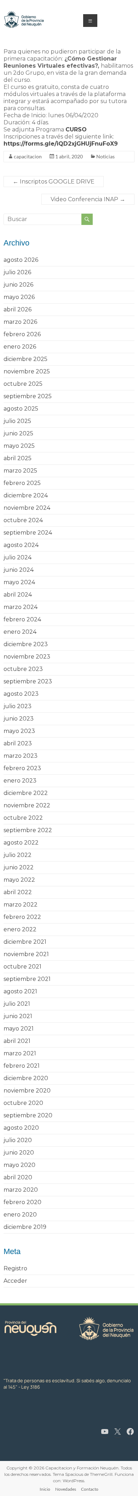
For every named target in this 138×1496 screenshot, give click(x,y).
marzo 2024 (21, 607)
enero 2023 (20, 780)
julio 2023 (17, 706)
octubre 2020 (23, 1103)
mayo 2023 (19, 731)
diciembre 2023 (26, 644)
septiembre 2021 (27, 979)
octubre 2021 (22, 966)
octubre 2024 (23, 520)
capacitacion (28, 156)
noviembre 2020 (27, 1090)
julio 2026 (17, 272)
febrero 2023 (22, 768)
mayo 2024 (19, 582)
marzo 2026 (20, 321)
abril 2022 (18, 892)
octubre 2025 (23, 383)
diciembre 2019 (25, 1227)
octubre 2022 (23, 817)
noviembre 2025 (27, 371)
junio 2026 (18, 284)
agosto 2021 (20, 991)
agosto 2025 (21, 408)
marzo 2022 (21, 904)
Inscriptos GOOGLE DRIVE (53, 181)
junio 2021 (18, 1016)
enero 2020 (20, 1214)
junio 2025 (18, 433)
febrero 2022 (22, 917)
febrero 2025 (22, 483)
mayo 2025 (19, 445)
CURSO (76, 129)
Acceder (15, 1280)
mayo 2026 (19, 297)
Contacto (89, 1489)
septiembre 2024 (28, 532)
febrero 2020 (22, 1202)
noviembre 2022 (27, 805)
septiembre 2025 (28, 396)
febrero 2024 (22, 619)
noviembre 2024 (27, 507)
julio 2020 (18, 1140)
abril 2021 (17, 1041)
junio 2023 (19, 718)
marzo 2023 (21, 755)
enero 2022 (20, 929)
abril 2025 (17, 458)
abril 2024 (18, 594)
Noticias (105, 156)
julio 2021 (17, 1003)
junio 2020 (19, 1152)
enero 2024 (20, 631)
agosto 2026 (21, 259)
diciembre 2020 (26, 1078)
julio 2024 (17, 557)
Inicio (45, 1489)
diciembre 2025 (25, 359)
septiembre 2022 (28, 830)
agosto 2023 (21, 693)
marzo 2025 (20, 470)
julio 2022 (17, 855)
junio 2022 (19, 867)
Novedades (65, 1489)
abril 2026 (17, 309)
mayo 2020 (19, 1165)
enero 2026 (20, 346)
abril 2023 (18, 743)
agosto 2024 (21, 545)
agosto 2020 (21, 1127)
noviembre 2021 (26, 954)
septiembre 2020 (28, 1115)
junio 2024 (19, 569)
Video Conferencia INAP (88, 199)
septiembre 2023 (28, 681)
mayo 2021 (19, 1028)
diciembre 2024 (26, 495)
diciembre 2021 (25, 941)
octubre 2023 (23, 669)
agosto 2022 (21, 842)
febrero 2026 (22, 334)
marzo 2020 (21, 1189)
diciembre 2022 (26, 793)
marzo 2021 (20, 1053)
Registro (15, 1268)
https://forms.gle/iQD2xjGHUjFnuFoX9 (61, 143)
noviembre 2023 (27, 656)
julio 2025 (17, 421)
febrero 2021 (22, 1065)
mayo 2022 (19, 879)
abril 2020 (18, 1177)
